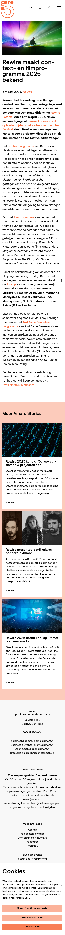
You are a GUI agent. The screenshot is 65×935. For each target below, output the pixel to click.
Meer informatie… (20, 898)
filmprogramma (24, 217)
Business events (32, 855)
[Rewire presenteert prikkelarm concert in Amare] (32, 528)
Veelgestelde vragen (32, 834)
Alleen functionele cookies (32, 908)
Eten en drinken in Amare (32, 838)
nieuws (28, 92)
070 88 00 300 (32, 732)
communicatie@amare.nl (39, 741)
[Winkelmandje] (40, 7)
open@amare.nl (41, 749)
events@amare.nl (44, 745)
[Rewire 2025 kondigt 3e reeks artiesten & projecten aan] (32, 440)
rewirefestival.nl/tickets (18, 385)
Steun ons (24, 859)
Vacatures (32, 842)
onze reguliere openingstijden (37, 807)
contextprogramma (21, 146)
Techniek (32, 846)
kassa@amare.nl (32, 799)
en (31, 8)
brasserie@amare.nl (43, 753)
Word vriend (39, 859)
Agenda (32, 830)
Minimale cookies (32, 917)
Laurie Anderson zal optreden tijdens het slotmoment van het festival (31, 125)
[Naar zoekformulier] (49, 7)
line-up (11, 284)
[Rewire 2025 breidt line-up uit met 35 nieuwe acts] (32, 616)
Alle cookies (32, 926)
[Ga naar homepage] (6, 6)
